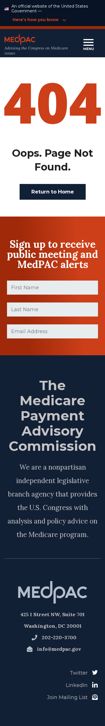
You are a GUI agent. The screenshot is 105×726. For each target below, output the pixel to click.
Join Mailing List (67, 697)
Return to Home (52, 192)
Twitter (79, 673)
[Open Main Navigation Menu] (88, 45)
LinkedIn (77, 685)
